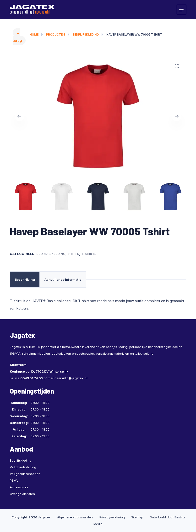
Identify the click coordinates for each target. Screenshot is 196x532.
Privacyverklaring (112, 517)
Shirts (73, 254)
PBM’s (14, 480)
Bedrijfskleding (85, 34)
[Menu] (181, 9)
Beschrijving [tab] (25, 279)
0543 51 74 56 (31, 378)
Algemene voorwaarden (75, 517)
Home (34, 34)
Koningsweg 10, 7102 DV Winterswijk (39, 371)
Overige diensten (22, 494)
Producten (55, 34)
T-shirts (89, 254)
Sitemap (137, 517)
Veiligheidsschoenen (25, 474)
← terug (17, 37)
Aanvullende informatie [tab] (62, 279)
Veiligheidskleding (23, 467)
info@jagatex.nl (74, 378)
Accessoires (19, 487)
